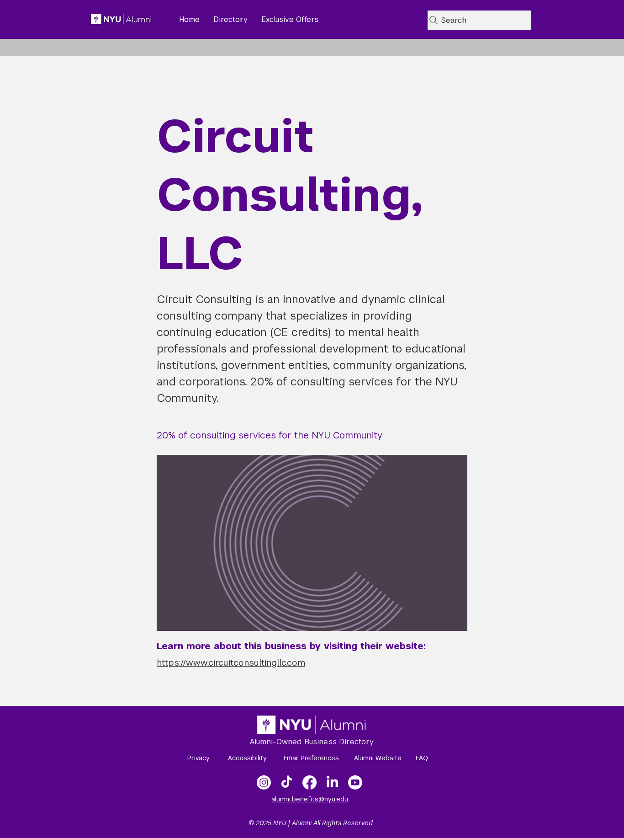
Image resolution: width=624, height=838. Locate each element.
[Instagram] (264, 782)
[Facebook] (309, 782)
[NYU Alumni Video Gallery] (355, 782)
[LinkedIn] (332, 782)
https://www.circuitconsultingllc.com (231, 662)
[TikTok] (287, 782)
